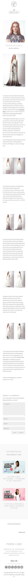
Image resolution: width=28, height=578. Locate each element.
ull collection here (19, 357)
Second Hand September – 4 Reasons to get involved (14, 479)
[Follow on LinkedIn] (15, 567)
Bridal (16, 48)
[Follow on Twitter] (9, 567)
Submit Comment (18, 432)
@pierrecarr (22, 532)
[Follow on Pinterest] (12, 567)
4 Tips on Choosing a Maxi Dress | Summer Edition (14, 506)
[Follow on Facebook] (6, 567)
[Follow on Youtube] (22, 567)
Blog (11, 48)
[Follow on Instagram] (18, 567)
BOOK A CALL (14, 12)
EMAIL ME (14, 561)
